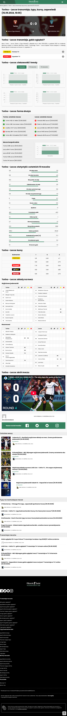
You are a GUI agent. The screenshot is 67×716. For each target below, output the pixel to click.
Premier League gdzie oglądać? (8, 611)
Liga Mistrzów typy (4, 633)
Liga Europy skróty (4, 663)
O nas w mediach (10, 690)
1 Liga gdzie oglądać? (5, 627)
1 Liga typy (2, 653)
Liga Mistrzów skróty (5, 659)
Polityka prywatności (20, 690)
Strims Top (3, 685)
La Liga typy (3, 642)
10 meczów (32, 67)
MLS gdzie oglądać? (5, 602)
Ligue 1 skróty (3, 675)
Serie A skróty (3, 670)
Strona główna (3, 5)
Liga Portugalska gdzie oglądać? (8, 623)
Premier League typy (5, 640)
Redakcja (3, 690)
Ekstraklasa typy (4, 651)
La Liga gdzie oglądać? (6, 613)
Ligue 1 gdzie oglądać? (6, 620)
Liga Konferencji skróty (6, 661)
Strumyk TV (3, 683)
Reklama (32, 690)
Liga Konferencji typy (5, 635)
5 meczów (21, 67)
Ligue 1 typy (3, 649)
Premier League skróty (6, 666)
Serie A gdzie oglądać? (6, 616)
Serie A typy (3, 644)
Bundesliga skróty (4, 673)
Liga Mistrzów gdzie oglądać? (8, 604)
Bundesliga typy (4, 646)
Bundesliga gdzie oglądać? (7, 618)
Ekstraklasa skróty (4, 677)
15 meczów (44, 67)
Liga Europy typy (4, 637)
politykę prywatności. (22, 709)
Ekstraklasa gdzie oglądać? (7, 625)
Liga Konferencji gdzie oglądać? (8, 609)
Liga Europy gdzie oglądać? (7, 607)
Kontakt (28, 690)
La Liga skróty (3, 668)
